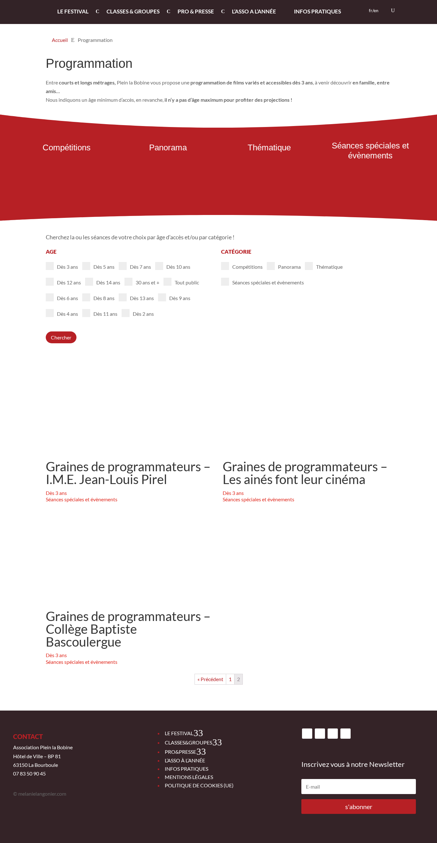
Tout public (187, 282)
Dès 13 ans (142, 298)
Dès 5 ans (104, 267)
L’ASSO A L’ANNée (254, 12)
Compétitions (247, 267)
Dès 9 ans (179, 298)
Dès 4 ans (67, 314)
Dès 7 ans (140, 267)
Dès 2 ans (143, 314)
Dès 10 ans (178, 267)
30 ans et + (147, 282)
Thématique (329, 267)
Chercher (61, 337)
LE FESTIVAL (73, 12)
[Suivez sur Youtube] (333, 733)
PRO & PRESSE (196, 12)
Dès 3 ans (67, 267)
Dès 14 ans (108, 282)
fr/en (373, 10)
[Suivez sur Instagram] (320, 733)
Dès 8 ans (104, 298)
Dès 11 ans (105, 314)
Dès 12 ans (69, 282)
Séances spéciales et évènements (268, 282)
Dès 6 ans (67, 298)
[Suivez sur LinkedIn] (345, 733)
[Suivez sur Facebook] (307, 733)
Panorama (289, 267)
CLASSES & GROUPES (133, 12)
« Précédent (210, 679)
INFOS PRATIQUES (317, 12)
